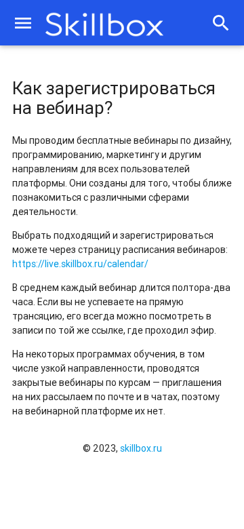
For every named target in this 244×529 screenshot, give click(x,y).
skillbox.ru (141, 448)
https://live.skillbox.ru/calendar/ (80, 264)
